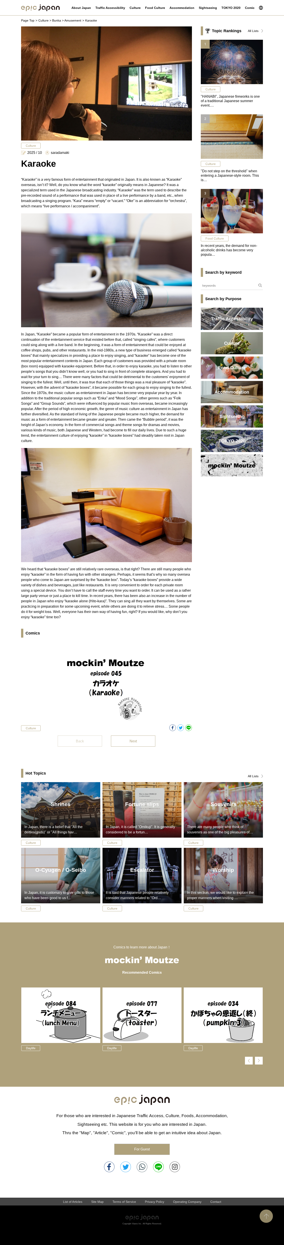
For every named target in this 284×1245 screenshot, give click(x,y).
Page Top (27, 20)
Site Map (97, 1201)
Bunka (56, 20)
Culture (135, 8)
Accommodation (182, 8)
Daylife (31, 1048)
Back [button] (80, 741)
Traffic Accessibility (110, 8)
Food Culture (155, 8)
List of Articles (72, 1201)
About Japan (81, 8)
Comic (249, 8)
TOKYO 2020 (231, 8)
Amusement (72, 20)
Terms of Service (124, 1201)
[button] (249, 1061)
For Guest (142, 1149)
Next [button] (133, 741)
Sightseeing (208, 8)
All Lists (253, 31)
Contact (215, 1201)
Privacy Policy (154, 1201)
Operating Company (187, 1201)
